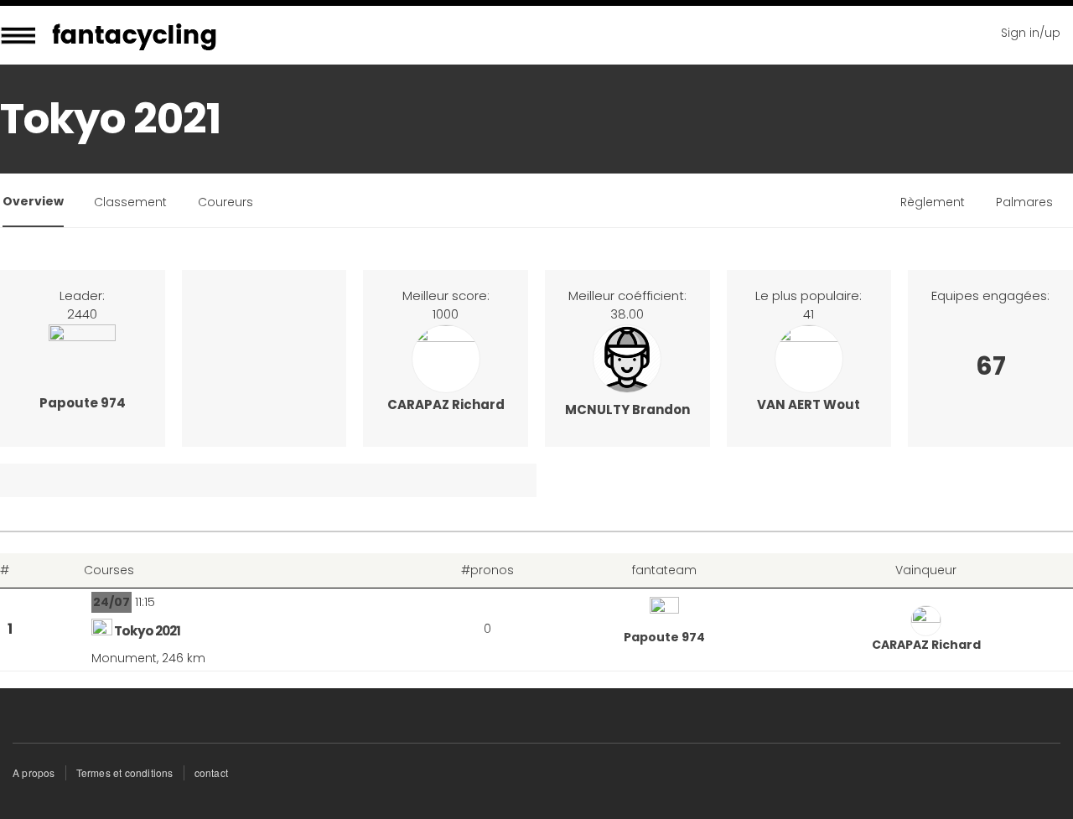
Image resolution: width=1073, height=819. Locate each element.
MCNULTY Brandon (627, 409)
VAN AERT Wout (808, 404)
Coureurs (225, 202)
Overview (33, 201)
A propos (34, 772)
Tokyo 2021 (147, 631)
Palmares (1024, 202)
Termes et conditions (125, 772)
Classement (130, 202)
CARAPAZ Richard (446, 404)
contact (211, 772)
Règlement (932, 202)
